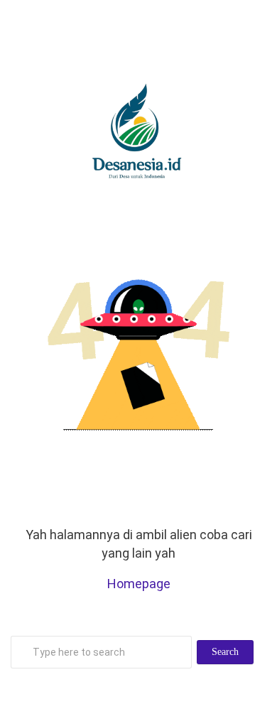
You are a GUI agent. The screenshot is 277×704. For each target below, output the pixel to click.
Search (225, 651)
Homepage (138, 583)
